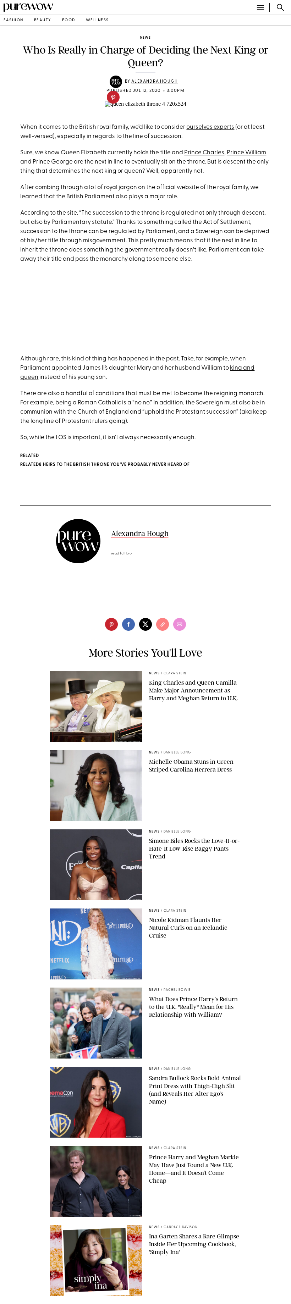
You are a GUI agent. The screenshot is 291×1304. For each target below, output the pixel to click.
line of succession (157, 136)
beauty (42, 20)
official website (178, 187)
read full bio (121, 554)
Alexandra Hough (154, 81)
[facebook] (128, 624)
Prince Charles (204, 153)
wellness (97, 20)
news (145, 37)
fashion (13, 20)
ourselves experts (210, 127)
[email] (179, 624)
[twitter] (145, 624)
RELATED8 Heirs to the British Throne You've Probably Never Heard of (105, 465)
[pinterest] (113, 97)
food (68, 20)
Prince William (246, 153)
